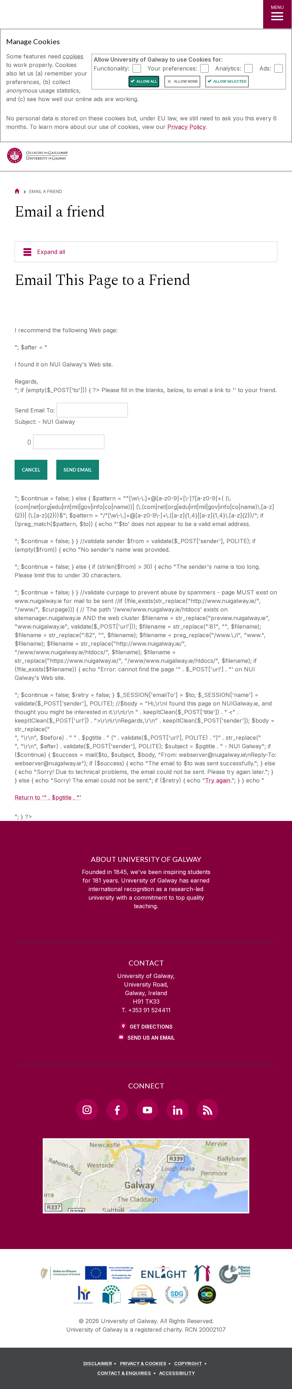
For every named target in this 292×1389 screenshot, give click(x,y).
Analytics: (228, 68)
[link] (86, 1273)
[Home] (17, 191)
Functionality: (111, 68)
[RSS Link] (207, 1109)
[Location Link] (146, 1207)
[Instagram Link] (87, 1109)
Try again (217, 780)
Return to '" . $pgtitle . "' (48, 797)
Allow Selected (229, 81)
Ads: (265, 68)
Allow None (186, 81)
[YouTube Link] (147, 1109)
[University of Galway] (37, 157)
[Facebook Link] (117, 1109)
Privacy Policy (186, 126)
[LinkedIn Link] (177, 1109)
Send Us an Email (151, 1038)
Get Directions (151, 1027)
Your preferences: (172, 68)
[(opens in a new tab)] (87, 1279)
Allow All (146, 81)
